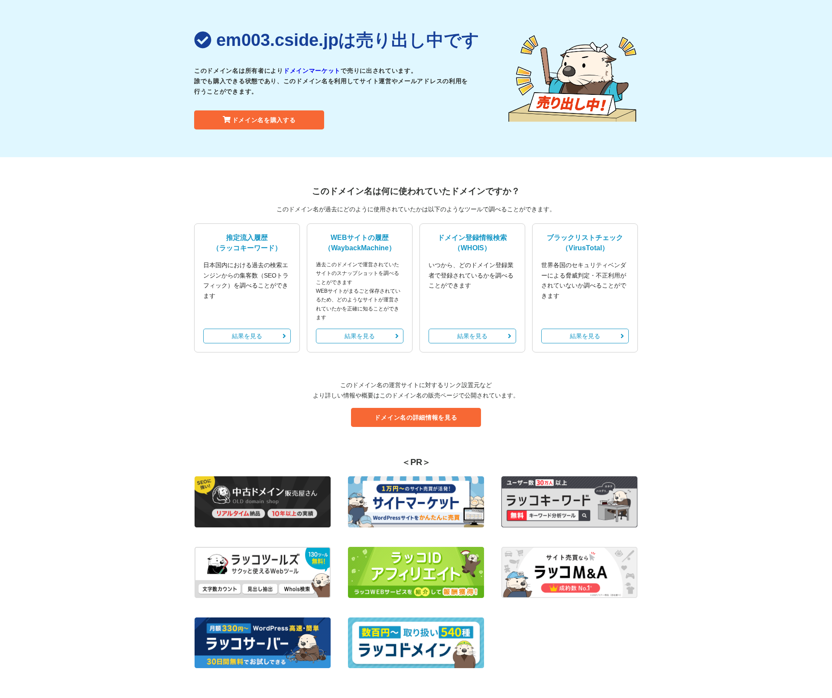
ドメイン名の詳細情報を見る (415, 417)
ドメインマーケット (312, 70)
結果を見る (247, 336)
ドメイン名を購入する (264, 119)
